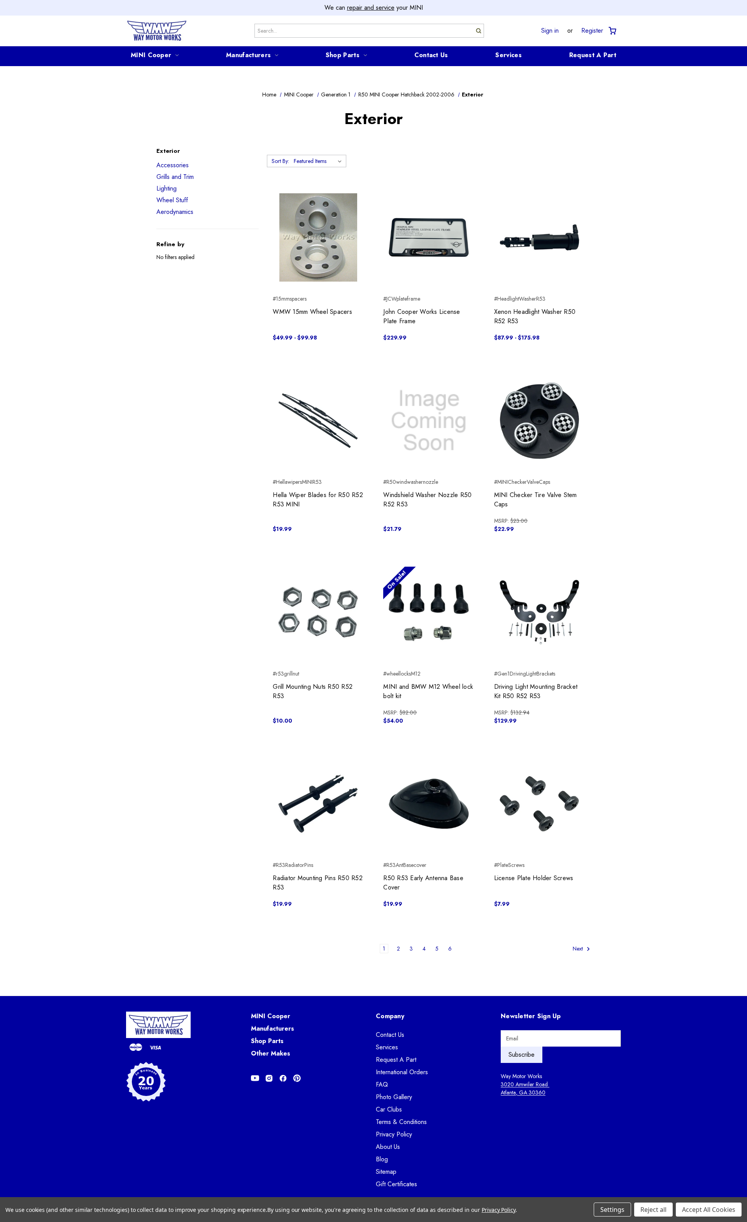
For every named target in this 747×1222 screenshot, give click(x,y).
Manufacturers (248, 55)
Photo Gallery (394, 1096)
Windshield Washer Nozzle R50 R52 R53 (427, 499)
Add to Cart (429, 251)
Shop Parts (342, 55)
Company (390, 1016)
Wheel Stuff (172, 200)
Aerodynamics (174, 211)
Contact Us (431, 55)
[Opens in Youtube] (255, 1078)
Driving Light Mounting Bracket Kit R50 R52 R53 (536, 691)
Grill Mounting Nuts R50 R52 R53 (312, 691)
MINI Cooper (151, 55)
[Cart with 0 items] (612, 31)
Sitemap (386, 1171)
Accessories (172, 165)
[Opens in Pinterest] (297, 1078)
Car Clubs (389, 1109)
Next (578, 948)
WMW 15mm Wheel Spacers (312, 311)
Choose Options (318, 251)
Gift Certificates (396, 1184)
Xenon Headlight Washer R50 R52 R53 (535, 316)
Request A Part (592, 55)
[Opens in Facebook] (283, 1078)
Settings (612, 1209)
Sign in (550, 31)
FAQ (382, 1084)
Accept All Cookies (708, 1209)
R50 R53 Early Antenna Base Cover (423, 883)
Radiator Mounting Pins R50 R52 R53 (318, 883)
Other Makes (270, 1053)
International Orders (402, 1072)
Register (592, 31)
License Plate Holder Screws (533, 878)
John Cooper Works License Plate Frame (421, 316)
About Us (388, 1146)
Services (508, 55)
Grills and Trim (175, 176)
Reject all (653, 1209)
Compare (316, 238)
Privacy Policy (394, 1134)
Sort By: (280, 161)
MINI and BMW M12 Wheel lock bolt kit (428, 691)
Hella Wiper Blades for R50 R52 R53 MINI (318, 499)
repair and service (371, 7)
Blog (382, 1159)
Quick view (318, 224)
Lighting (166, 188)
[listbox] (319, 161)
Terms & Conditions (401, 1121)
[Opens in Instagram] (269, 1078)
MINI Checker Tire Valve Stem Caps (535, 499)
